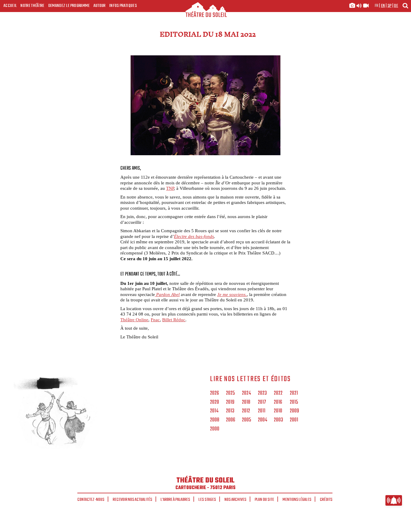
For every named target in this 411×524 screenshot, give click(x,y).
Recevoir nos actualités (132, 499)
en (383, 5)
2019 (230, 402)
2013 (230, 411)
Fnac (155, 319)
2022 (278, 393)
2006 (230, 420)
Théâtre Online (134, 319)
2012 (246, 411)
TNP (170, 188)
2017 (262, 402)
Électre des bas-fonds (194, 236)
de (396, 5)
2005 (246, 420)
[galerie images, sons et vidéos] (359, 6)
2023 (262, 393)
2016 (278, 402)
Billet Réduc (173, 319)
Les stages (207, 499)
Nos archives (235, 499)
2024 (246, 393)
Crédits (326, 499)
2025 (230, 393)
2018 (246, 402)
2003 (278, 420)
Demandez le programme (69, 5)
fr (377, 5)
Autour (100, 5)
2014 (214, 411)
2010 (278, 411)
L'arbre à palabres (175, 499)
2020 (214, 402)
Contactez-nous (90, 499)
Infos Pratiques (123, 5)
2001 (294, 420)
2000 (214, 429)
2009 (294, 411)
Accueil (10, 5)
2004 (262, 420)
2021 (294, 393)
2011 (261, 411)
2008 (214, 420)
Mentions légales (297, 499)
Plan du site (264, 499)
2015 (294, 402)
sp (390, 5)
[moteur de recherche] (405, 5)
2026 (214, 393)
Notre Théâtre (32, 5)
